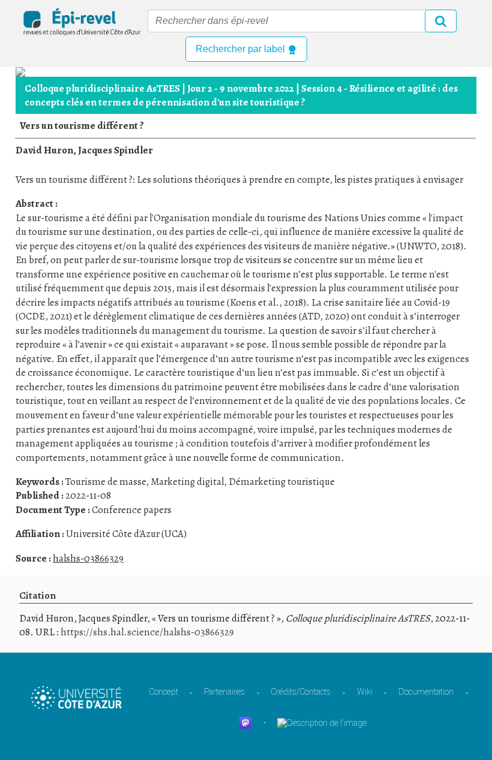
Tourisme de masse (105, 481)
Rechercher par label (241, 49)
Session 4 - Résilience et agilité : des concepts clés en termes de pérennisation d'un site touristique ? (241, 95)
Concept (163, 691)
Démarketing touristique (282, 481)
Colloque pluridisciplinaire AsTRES (102, 88)
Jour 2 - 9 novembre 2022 (240, 88)
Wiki (365, 691)
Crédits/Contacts (301, 691)
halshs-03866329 (88, 558)
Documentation (426, 691)
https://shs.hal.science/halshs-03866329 (147, 632)
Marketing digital (187, 481)
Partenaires (224, 691)
